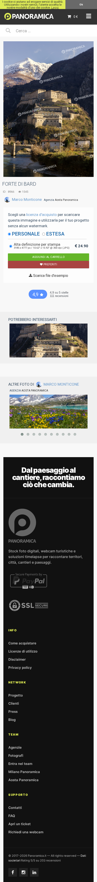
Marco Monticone (27, 199)
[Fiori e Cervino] (48, 411)
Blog (12, 720)
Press (13, 711)
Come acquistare (22, 643)
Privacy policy (20, 667)
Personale (26, 234)
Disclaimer (17, 659)
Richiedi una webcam (25, 832)
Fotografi (15, 755)
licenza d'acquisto (41, 214)
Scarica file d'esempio (50, 275)
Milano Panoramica (24, 772)
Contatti (15, 808)
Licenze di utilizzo (22, 651)
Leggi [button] (55, 7)
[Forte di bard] (48, 340)
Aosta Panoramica (66, 199)
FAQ (11, 816)
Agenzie (15, 747)
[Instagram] (23, 872)
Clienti (13, 703)
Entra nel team (20, 764)
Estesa (55, 234)
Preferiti (50, 264)
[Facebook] (12, 872)
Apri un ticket (19, 824)
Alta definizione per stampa (41, 245)
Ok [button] (81, 4)
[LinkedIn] (34, 872)
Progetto (15, 695)
